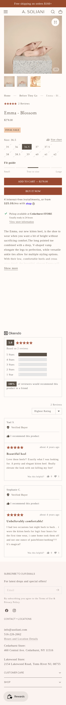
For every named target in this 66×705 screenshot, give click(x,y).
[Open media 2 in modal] (55, 22)
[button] (5, 11)
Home (7, 95)
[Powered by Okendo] (12, 333)
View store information (21, 221)
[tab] (9, 81)
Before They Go (28, 95)
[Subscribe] (57, 590)
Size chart (56, 139)
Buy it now (33, 191)
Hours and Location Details (21, 638)
